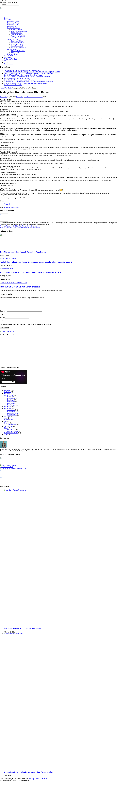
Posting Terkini (8, 419)
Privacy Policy (33, 779)
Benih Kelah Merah (17, 41)
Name (2, 314)
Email (2, 317)
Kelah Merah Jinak (17, 46)
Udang (6, 428)
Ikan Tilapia (11, 403)
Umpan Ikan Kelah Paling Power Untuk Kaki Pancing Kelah (28, 772)
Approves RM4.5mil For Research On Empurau (18, 226)
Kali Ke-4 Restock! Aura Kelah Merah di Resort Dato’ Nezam (23, 75)
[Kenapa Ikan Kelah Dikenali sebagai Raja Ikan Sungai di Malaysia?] (5, 483)
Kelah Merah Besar (17, 44)
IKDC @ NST (15, 52)
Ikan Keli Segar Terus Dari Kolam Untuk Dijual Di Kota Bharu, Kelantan (27, 76)
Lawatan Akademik (17, 34)
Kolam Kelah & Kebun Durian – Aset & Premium (19, 80)
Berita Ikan (7, 392)
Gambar (6, 393)
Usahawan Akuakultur (11, 59)
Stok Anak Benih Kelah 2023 (13, 85)
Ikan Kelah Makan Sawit (19, 31)
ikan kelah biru (12, 415)
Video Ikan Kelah (12, 39)
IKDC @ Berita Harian (18, 51)
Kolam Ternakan (16, 33)
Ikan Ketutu (11, 398)
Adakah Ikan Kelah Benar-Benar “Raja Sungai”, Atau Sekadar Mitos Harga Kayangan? (32, 72)
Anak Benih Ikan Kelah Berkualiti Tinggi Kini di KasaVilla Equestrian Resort (28, 81)
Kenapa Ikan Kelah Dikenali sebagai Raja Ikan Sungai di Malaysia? (26, 83)
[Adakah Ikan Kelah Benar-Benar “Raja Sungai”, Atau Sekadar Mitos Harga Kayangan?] (8, 465)
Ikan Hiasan (7, 57)
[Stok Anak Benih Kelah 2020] (7, 331)
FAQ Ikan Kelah (12, 54)
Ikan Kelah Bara (12, 24)
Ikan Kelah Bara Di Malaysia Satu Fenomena (22, 629)
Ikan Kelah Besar (16, 29)
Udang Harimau (12, 431)
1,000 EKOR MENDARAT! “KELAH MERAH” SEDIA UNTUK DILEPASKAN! (28, 73)
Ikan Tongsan (11, 405)
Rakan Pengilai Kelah (18, 36)
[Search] (0, 1)
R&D (5, 421)
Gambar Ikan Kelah (13, 28)
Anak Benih (11, 410)
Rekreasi (7, 423)
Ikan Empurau (11, 411)
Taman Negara (12, 424)
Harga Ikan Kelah (13, 23)
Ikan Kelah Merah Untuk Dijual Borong (16, 78)
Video (5, 62)
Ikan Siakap (11, 401)
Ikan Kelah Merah (13, 21)
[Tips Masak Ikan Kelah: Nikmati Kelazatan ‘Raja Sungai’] (5, 463)
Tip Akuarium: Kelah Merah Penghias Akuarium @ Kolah (20, 227)
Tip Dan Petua (8, 426)
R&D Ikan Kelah (16, 38)
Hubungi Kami (8, 64)
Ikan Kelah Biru (12, 26)
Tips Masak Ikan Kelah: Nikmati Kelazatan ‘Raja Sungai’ (22, 70)
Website (2, 321)
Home (6, 18)
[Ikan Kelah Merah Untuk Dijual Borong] (13, 468)
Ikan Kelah (7, 19)
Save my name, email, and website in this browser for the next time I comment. (27, 324)
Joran (5, 60)
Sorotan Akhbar (12, 49)
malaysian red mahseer (11, 207)
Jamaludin (3, 97)
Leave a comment (37, 97)
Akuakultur (8, 88)
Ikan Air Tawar (8, 56)
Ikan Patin (10, 400)
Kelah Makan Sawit (17, 42)
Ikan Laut (7, 416)
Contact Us (43, 779)
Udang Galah (11, 429)
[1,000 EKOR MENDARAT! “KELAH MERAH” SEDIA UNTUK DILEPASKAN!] (6, 467)
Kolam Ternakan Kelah (18, 47)
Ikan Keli (10, 397)
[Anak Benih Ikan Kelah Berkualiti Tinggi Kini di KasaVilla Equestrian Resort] (5, 475)
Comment (3, 311)
